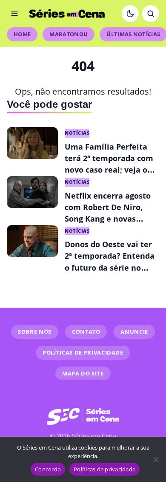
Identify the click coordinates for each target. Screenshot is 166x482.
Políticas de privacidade (104, 469)
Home (22, 34)
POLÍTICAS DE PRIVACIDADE (83, 352)
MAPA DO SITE (83, 373)
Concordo (48, 469)
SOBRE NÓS (35, 331)
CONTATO (86, 331)
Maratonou (68, 34)
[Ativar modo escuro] (130, 13)
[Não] (155, 459)
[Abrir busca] (150, 13)
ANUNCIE (134, 331)
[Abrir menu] (14, 13)
